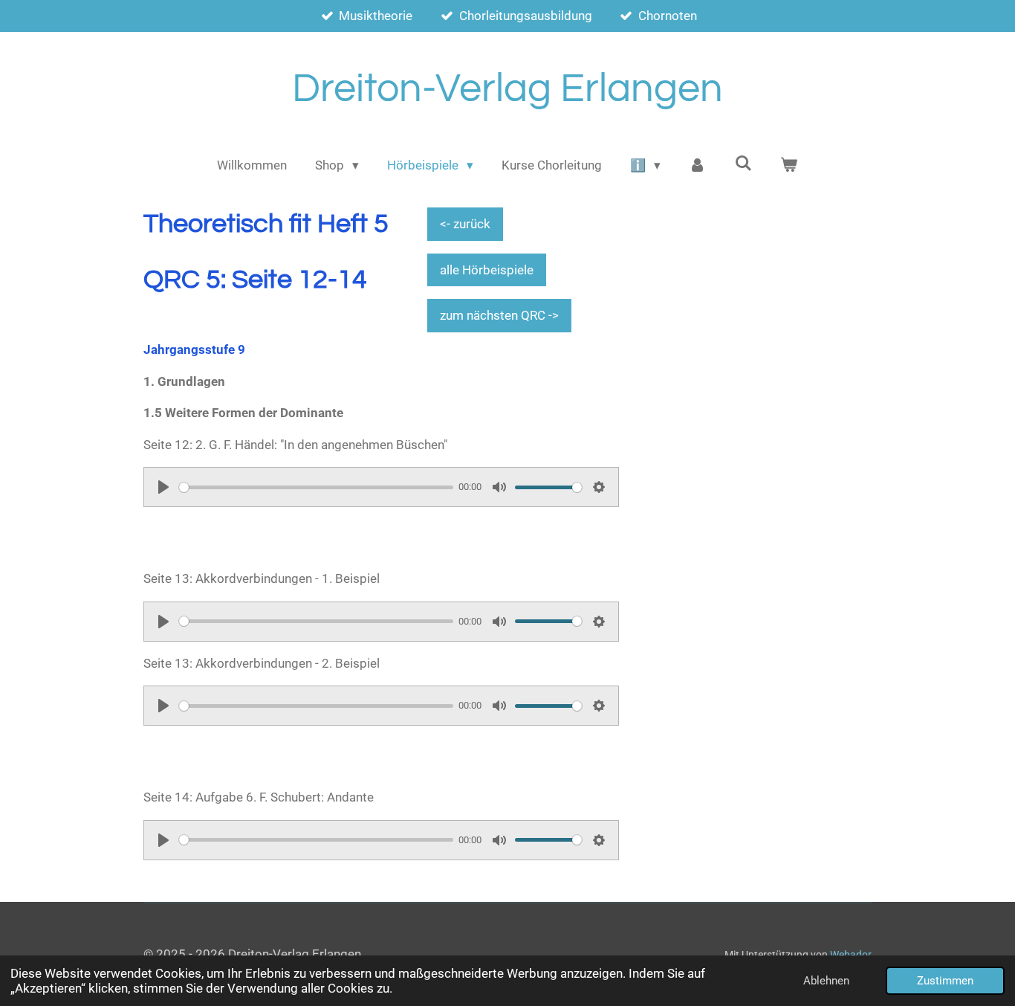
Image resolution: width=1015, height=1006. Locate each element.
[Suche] (743, 163)
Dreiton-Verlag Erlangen (507, 88)
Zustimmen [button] (945, 980)
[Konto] (697, 165)
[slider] (316, 487)
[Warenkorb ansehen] (789, 165)
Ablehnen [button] (826, 980)
